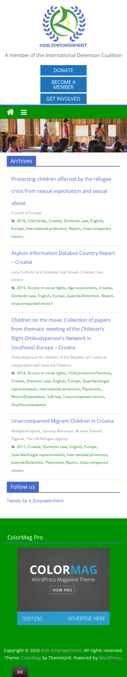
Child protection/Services (89, 373)
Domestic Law (76, 220)
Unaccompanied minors (31, 303)
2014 (21, 373)
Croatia (55, 220)
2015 (21, 287)
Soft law (54, 396)
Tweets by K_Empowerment (35, 501)
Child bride (37, 220)
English (96, 220)
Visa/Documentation (28, 404)
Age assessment (82, 287)
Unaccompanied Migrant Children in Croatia (62, 420)
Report (74, 228)
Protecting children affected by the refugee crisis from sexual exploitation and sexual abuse (61, 191)
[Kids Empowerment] (10, 112)
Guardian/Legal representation (37, 454)
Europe (17, 228)
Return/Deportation (28, 396)
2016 (21, 220)
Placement (91, 389)
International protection (46, 228)
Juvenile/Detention (83, 295)
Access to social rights (47, 287)
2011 (21, 446)
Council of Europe (26, 212)
